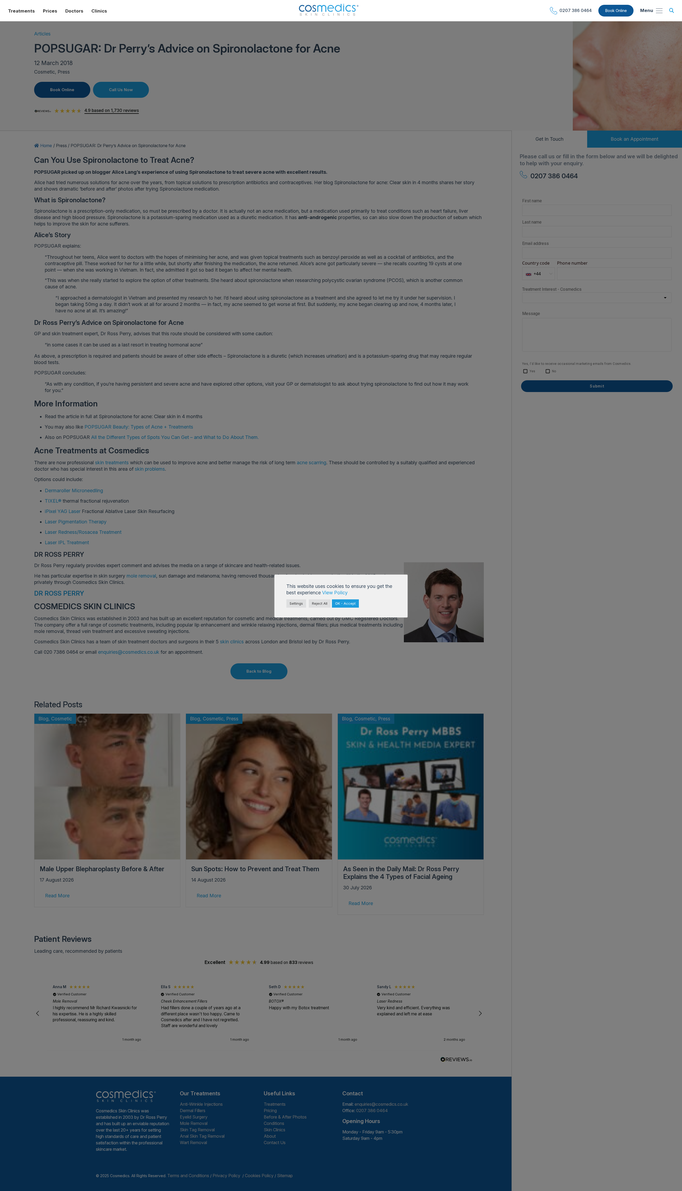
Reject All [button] (319, 603)
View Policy (335, 592)
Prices (50, 11)
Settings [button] (296, 603)
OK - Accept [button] (345, 603)
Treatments (21, 11)
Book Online (616, 10)
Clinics (99, 11)
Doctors (74, 11)
